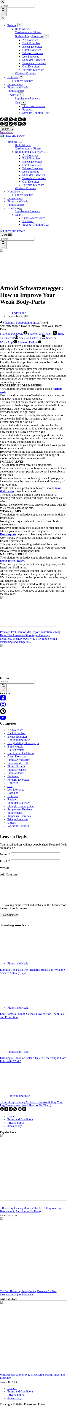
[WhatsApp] (24, 124)
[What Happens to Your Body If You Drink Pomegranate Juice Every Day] (33, 1366)
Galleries (12, 782)
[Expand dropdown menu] (20, 142)
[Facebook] (2, 124)
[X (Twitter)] (6, 124)
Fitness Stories (15, 204)
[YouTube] (20, 124)
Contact (12, 1116)
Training (12, 141)
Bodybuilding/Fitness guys (23, 743)
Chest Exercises (31, 165)
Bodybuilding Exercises (29, 151)
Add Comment (10, 874)
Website (4, 867)
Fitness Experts (16, 766)
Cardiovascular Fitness (28, 148)
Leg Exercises (30, 171)
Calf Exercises (30, 181)
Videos (11, 822)
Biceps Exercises (32, 161)
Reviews (12, 208)
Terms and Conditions (20, 1119)
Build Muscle (23, 145)
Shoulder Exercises (33, 174)
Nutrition (12, 191)
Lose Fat (12, 792)
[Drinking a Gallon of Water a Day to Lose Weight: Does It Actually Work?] (14, 1045)
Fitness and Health (18, 201)
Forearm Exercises (33, 184)
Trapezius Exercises (34, 178)
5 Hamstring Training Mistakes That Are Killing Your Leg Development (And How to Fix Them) (31, 1104)
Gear (18, 214)
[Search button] (3, 245)
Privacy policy (15, 1122)
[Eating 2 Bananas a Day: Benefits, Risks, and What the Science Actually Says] (14, 957)
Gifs (9, 786)
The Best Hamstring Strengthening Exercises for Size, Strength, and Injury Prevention (28, 1293)
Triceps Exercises (32, 168)
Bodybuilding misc (18, 739)
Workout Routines (25, 188)
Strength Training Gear (35, 224)
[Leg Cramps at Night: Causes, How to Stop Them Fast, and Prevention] (14, 1001)
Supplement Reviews (27, 211)
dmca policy (14, 1126)
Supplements (15, 198)
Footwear (28, 221)
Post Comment (9, 915)
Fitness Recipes (24, 194)
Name (5, 854)
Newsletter (6, 132)
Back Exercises (31, 158)
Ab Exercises (30, 155)
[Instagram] (11, 124)
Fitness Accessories (33, 218)
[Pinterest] (15, 124)
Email (5, 861)
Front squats (8, 534)
